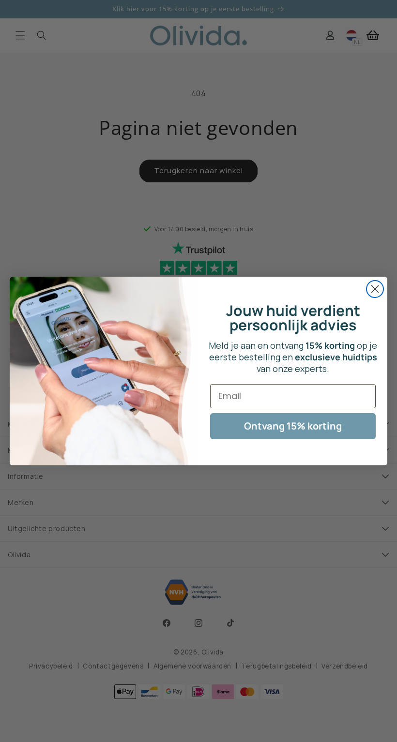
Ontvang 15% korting (293, 425)
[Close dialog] (374, 289)
